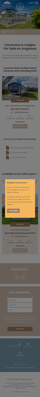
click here (13, 211)
